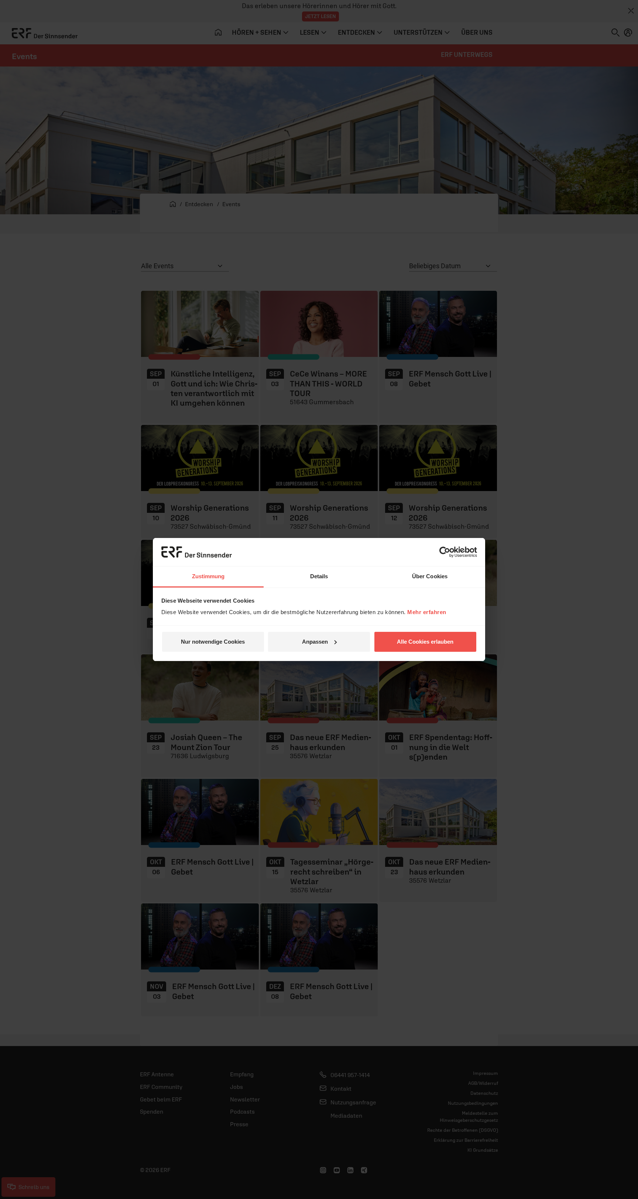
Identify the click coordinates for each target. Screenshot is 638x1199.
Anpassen (315, 641)
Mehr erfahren (426, 612)
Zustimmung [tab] (208, 576)
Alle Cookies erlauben (425, 641)
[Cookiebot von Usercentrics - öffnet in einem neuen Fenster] (444, 552)
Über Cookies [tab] (429, 576)
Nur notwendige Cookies (213, 641)
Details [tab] (319, 576)
